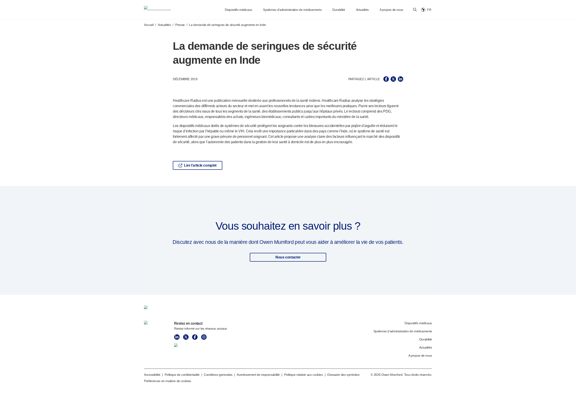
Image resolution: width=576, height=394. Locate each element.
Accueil (148, 25)
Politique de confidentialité (182, 374)
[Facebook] (195, 337)
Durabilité (338, 9)
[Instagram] (204, 337)
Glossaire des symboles (343, 374)
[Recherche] (415, 9)
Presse (180, 25)
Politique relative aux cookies (303, 374)
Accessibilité (152, 374)
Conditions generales (218, 374)
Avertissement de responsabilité (258, 374)
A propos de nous (391, 9)
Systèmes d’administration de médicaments (292, 9)
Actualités (362, 9)
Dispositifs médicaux (238, 9)
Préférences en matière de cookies (167, 381)
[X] (186, 337)
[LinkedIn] (177, 337)
